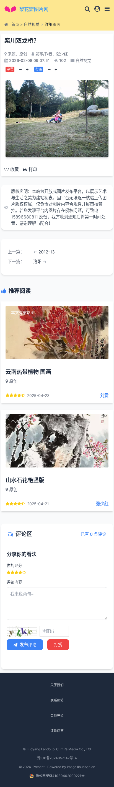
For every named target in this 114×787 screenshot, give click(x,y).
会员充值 (57, 715)
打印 (32, 169)
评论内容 (14, 582)
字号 (10, 69)
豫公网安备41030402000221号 (60, 776)
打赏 (58, 644)
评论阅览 (57, 731)
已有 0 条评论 (93, 534)
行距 (38, 69)
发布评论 (28, 644)
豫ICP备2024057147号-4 (57, 758)
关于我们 (57, 685)
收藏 (14, 169)
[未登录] (97, 8)
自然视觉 (31, 24)
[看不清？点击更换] (22, 631)
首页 (15, 24)
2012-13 (46, 252)
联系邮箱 (57, 700)
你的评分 (14, 565)
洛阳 (37, 261)
